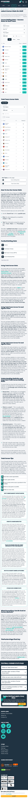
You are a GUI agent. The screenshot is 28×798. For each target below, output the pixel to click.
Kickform (7, 9)
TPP (3, 9)
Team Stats (4, 102)
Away (18, 39)
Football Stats (12, 9)
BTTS (4, 5)
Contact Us (4, 717)
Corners (14, 5)
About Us (3, 715)
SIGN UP (22, 704)
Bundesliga (11, 234)
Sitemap (3, 748)
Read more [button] (25, 16)
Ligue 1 (19, 287)
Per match (8, 117)
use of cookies (9, 794)
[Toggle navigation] (26, 2)
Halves (19, 5)
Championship (22, 231)
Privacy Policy (4, 750)
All (9, 39)
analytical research (6, 273)
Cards (9, 5)
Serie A (22, 233)
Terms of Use (4, 753)
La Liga (11, 233)
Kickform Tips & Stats (6, 713)
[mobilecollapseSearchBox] (24, 2)
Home (14, 39)
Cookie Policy (4, 752)
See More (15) (5, 260)
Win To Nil (25, 5)
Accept (14, 796)
